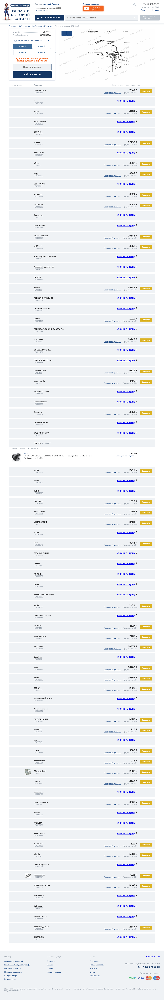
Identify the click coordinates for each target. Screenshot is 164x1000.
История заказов (54, 972)
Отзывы (144, 10)
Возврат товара (10, 976)
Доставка (51, 961)
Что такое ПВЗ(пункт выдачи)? (17, 965)
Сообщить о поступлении (126, 456)
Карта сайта (95, 976)
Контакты (155, 10)
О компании (95, 961)
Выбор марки (24, 26)
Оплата (50, 965)
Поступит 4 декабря (112, 93)
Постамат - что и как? (13, 968)
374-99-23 (150, 4)
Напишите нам (153, 957)
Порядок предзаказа (13, 972)
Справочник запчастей (13, 961)
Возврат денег (10, 979)
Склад (92, 972)
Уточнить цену (126, 100)
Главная (12, 26)
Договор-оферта (97, 965)
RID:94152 (28, 453)
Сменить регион (42, 10)
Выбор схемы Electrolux (42, 26)
